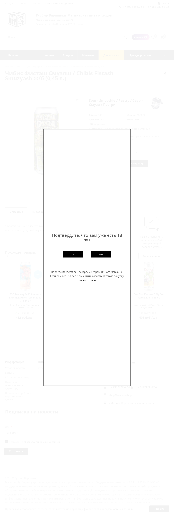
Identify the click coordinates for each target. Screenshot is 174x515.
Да (73, 254)
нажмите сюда (87, 280)
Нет (101, 254)
